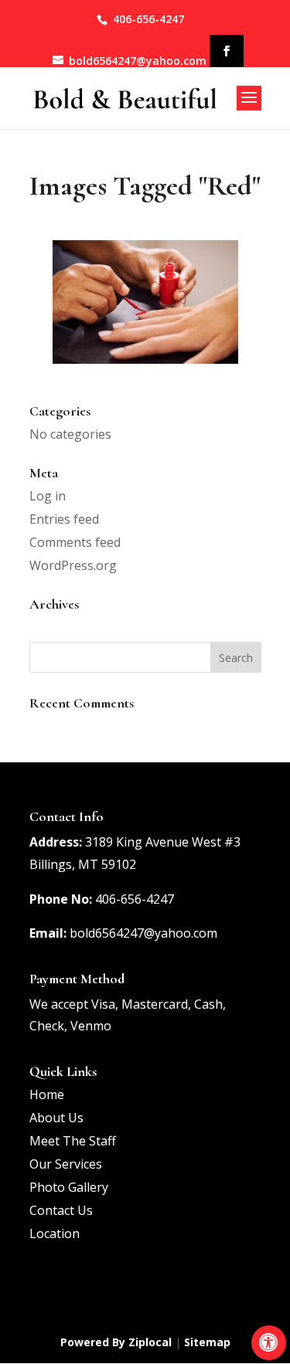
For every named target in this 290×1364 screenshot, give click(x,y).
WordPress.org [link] (73, 565)
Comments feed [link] (75, 542)
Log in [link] (47, 495)
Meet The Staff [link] (72, 1140)
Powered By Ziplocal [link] (116, 1342)
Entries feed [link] (64, 519)
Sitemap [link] (207, 1342)
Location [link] (54, 1233)
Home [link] (46, 1094)
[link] (268, 1342)
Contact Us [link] (61, 1210)
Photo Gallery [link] (68, 1187)
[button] (226, 51)
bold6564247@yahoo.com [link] (143, 933)
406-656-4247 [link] (148, 19)
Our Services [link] (65, 1163)
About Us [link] (56, 1117)
